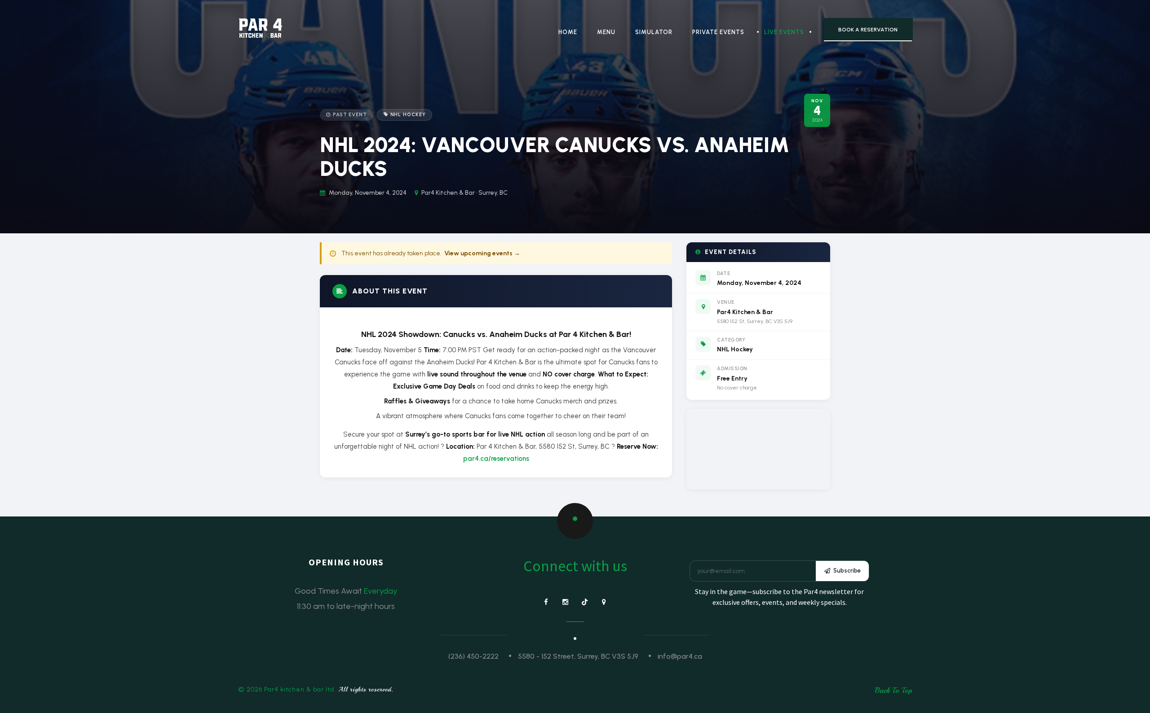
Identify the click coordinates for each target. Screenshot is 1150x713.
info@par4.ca (680, 656)
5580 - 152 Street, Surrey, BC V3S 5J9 (578, 656)
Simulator (653, 32)
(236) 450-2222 (473, 656)
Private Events (718, 32)
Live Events (784, 32)
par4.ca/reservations (496, 459)
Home (567, 32)
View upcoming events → (482, 253)
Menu (606, 32)
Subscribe (847, 570)
